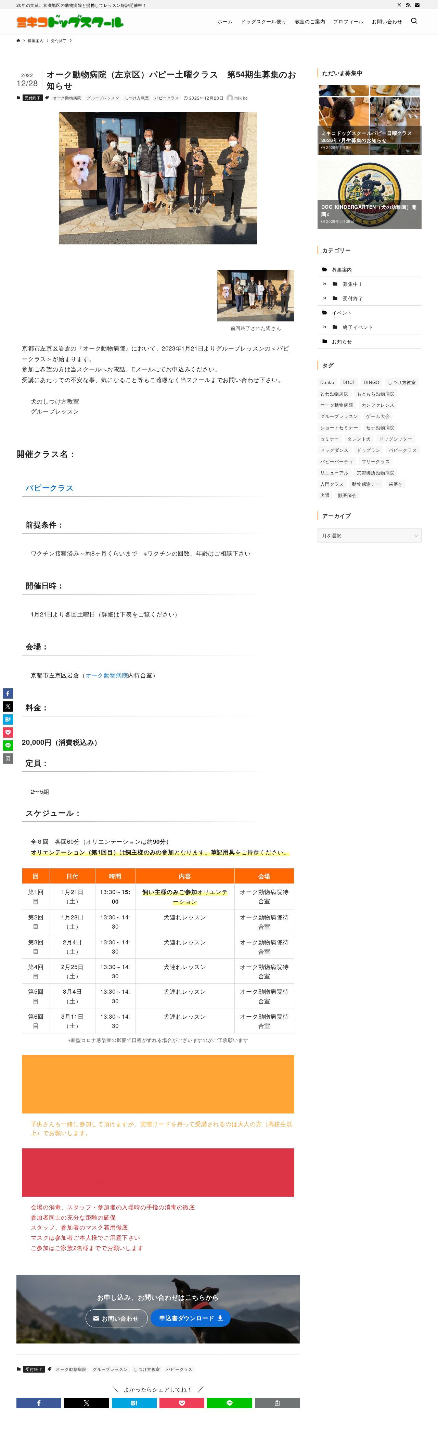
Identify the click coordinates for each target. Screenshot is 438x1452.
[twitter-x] (399, 5)
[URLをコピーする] (277, 1403)
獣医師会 (347, 495)
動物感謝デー (366, 484)
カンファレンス (378, 405)
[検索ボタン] (414, 21)
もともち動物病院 (376, 393)
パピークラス (167, 97)
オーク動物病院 (67, 97)
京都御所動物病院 (376, 472)
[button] (38, 1403)
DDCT (349, 382)
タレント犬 (359, 438)
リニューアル (334, 472)
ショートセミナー (339, 427)
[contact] (417, 5)
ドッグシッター (395, 438)
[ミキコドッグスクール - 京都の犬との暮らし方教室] (70, 21)
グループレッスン (103, 97)
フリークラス (376, 461)
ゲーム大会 (378, 416)
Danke (327, 382)
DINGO (371, 382)
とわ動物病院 (334, 393)
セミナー (329, 438)
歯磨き (396, 484)
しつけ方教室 (137, 97)
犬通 (325, 495)
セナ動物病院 (380, 427)
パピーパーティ (336, 461)
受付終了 (33, 97)
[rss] (408, 5)
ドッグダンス (334, 450)
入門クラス (332, 484)
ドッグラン (369, 450)
